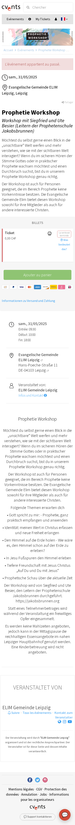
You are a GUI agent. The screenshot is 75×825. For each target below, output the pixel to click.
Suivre (15, 713)
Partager (68, 102)
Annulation (29, 794)
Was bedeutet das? (64, 244)
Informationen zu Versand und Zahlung (28, 301)
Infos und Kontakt (31, 395)
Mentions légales (21, 789)
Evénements (26, 50)
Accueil (8, 50)
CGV (39, 789)
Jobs (43, 794)
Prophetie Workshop (51, 50)
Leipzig (41, 370)
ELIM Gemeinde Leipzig (26, 707)
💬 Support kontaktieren (38, 817)
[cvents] (11, 7)
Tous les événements (37, 713)
